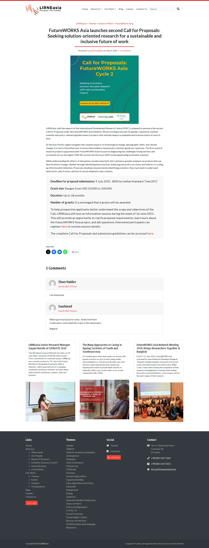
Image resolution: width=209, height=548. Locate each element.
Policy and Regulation (76, 507)
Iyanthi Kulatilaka (95, 50)
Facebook (115, 451)
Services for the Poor (76, 520)
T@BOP (70, 448)
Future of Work (73, 503)
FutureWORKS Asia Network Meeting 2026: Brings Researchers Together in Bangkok (158, 348)
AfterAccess (72, 466)
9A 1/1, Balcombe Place (162, 449)
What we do (37, 452)
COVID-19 (71, 510)
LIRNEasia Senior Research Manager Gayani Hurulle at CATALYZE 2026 (49, 346)
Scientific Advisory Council (44, 462)
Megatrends (72, 489)
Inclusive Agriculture (76, 476)
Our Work (109, 9)
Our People (36, 455)
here (64, 226)
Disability (71, 459)
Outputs (35, 483)
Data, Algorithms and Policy (79, 483)
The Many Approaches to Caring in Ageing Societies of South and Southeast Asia (102, 348)
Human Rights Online (76, 517)
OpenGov (71, 496)
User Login (31, 503)
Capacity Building (74, 479)
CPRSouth (71, 469)
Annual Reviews (38, 466)
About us (95, 9)
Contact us (141, 9)
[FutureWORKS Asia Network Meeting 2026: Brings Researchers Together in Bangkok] (158, 401)
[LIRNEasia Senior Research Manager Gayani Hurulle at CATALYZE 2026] (50, 401)
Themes (35, 476)
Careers (130, 9)
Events (34, 479)
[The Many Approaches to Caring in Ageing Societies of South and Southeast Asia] (104, 399)
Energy (69, 493)
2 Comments (125, 50)
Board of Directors (40, 459)
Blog (121, 9)
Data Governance (74, 462)
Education (71, 486)
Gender (69, 445)
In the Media (37, 469)
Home (85, 9)
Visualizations (38, 486)
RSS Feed (115, 457)
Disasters (70, 472)
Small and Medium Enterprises (81, 500)
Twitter (114, 445)
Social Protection (74, 513)
